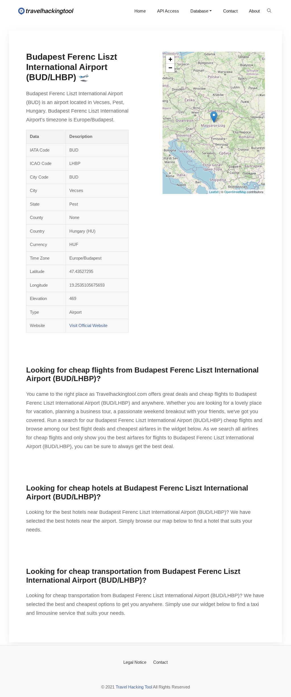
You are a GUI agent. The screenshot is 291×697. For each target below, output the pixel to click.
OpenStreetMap (235, 191)
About (254, 11)
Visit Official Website (88, 325)
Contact (230, 11)
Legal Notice (134, 662)
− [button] (170, 67)
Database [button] (199, 11)
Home (140, 11)
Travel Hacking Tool (134, 686)
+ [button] (170, 59)
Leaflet (214, 191)
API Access (168, 11)
